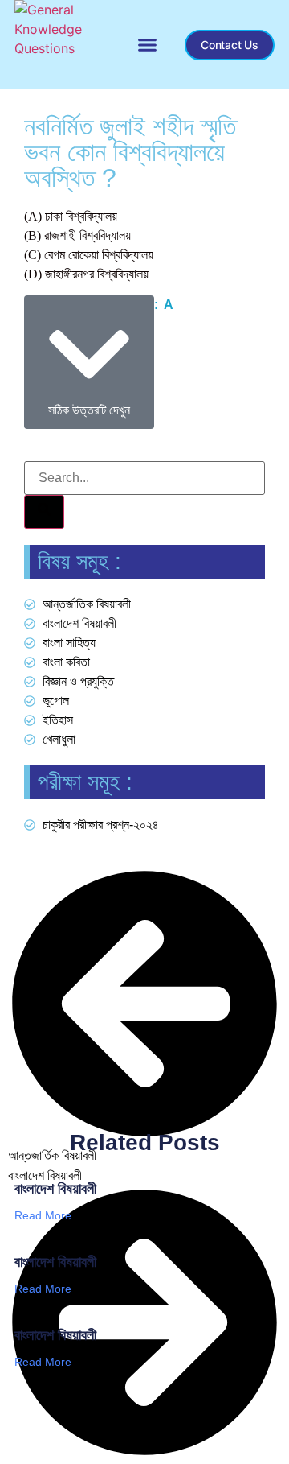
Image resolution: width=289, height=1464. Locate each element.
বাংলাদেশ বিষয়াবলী (55, 1189)
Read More (42, 1215)
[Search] (44, 512)
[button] (147, 45)
